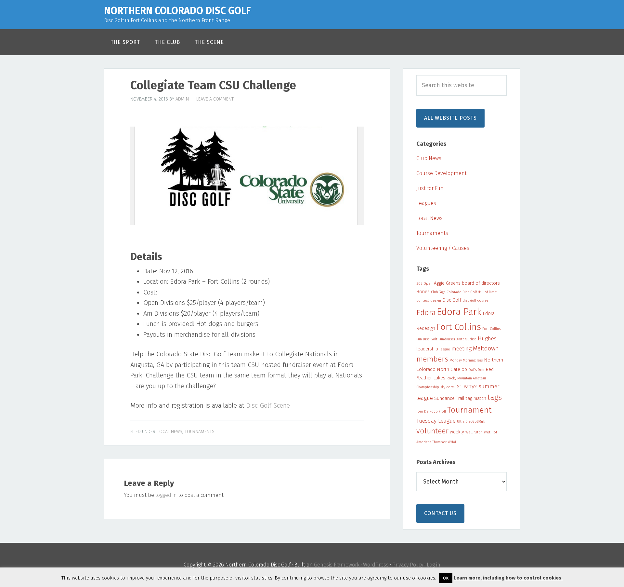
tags (495, 397)
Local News (170, 431)
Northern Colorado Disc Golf (177, 11)
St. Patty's (467, 386)
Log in (433, 565)
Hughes (487, 338)
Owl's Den (476, 370)
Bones (423, 291)
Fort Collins (458, 327)
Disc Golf (451, 300)
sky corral (448, 387)
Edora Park (459, 312)
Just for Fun (430, 188)
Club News (428, 158)
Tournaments (199, 431)
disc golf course (475, 300)
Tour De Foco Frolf (431, 411)
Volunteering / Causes (442, 248)
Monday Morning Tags (466, 360)
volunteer (432, 431)
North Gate (448, 369)
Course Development (441, 173)
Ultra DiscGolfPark (471, 421)
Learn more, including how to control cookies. (508, 578)
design (435, 300)
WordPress (376, 565)
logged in (166, 495)
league (444, 349)
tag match (476, 398)
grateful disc (466, 339)
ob (464, 369)
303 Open (424, 283)
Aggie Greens (447, 283)
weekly (457, 432)
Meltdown (486, 348)
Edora (426, 312)
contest (422, 300)
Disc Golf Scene (268, 405)
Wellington (474, 432)
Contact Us (440, 513)
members (432, 359)
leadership (427, 349)
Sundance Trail (449, 398)
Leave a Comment (215, 99)
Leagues (426, 203)
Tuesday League (436, 420)
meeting (461, 348)
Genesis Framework (336, 565)
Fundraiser (446, 339)
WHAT (452, 442)
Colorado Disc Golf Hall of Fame (472, 292)
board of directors (481, 283)
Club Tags (438, 292)
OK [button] (445, 578)
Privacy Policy (407, 565)
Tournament (469, 410)
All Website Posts (450, 118)
